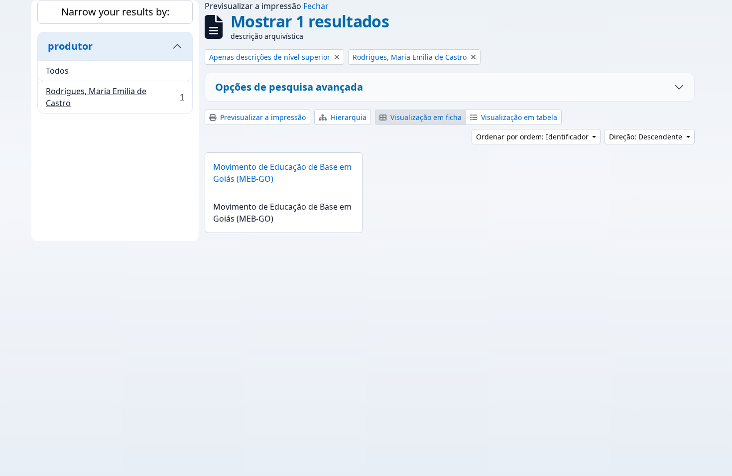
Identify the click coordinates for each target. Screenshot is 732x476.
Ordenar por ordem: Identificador (533, 136)
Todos (57, 70)
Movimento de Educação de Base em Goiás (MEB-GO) (282, 172)
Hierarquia (347, 117)
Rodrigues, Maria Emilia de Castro (114, 97)
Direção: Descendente (646, 136)
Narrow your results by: (115, 11)
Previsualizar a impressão (262, 117)
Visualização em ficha (425, 117)
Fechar (316, 5)
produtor (70, 46)
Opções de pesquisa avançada (289, 87)
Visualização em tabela (518, 117)
